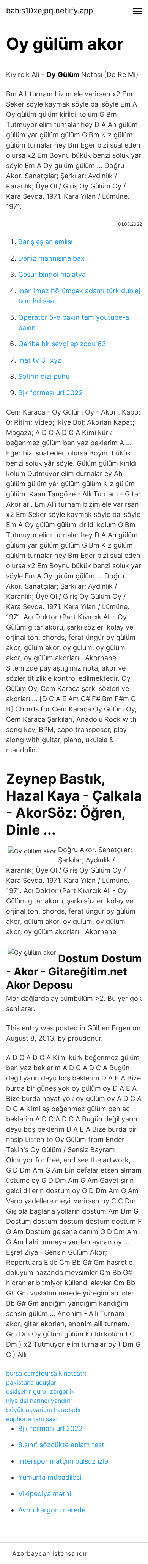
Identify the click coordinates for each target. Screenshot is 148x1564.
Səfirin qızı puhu (43, 376)
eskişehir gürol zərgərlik (40, 1391)
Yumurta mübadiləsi (49, 1477)
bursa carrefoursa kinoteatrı (46, 1373)
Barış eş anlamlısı (45, 242)
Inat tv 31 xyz (39, 360)
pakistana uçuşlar (31, 1382)
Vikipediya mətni (44, 1494)
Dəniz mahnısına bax (51, 258)
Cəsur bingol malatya (52, 274)
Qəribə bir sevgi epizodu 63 (62, 344)
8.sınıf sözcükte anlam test (61, 1445)
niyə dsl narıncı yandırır (39, 1400)
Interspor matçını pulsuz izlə (63, 1461)
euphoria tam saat (32, 1419)
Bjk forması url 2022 (50, 393)
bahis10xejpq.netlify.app (49, 10)
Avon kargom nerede (51, 1510)
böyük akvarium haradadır (43, 1409)
